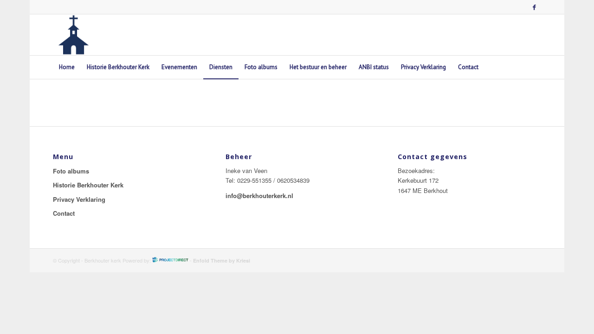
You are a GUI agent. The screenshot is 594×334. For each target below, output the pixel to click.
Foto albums (71, 171)
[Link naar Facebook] (534, 7)
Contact (64, 213)
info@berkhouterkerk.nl (259, 195)
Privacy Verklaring (79, 199)
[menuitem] (67, 67)
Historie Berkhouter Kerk (88, 184)
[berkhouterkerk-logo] (73, 34)
